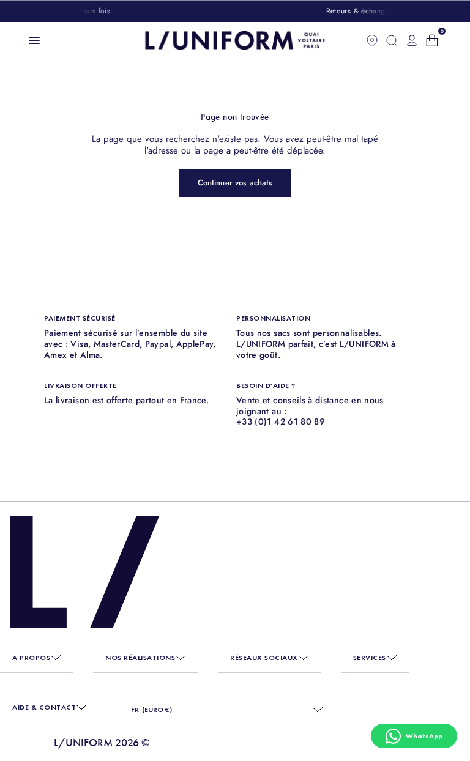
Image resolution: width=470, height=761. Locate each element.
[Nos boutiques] (372, 40)
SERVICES (369, 658)
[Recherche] (392, 40)
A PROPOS (31, 658)
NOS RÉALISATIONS (140, 658)
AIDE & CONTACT (44, 707)
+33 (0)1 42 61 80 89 (280, 421)
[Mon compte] (412, 40)
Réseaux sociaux (264, 658)
